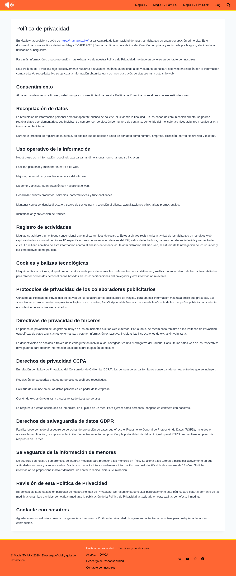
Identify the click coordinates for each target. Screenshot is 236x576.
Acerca (90, 554)
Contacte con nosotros (100, 567)
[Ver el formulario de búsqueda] (228, 5)
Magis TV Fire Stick (196, 5)
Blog (217, 5)
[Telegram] (180, 559)
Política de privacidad (100, 548)
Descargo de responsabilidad (105, 561)
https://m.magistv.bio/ (75, 40)
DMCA (104, 554)
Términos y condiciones (133, 548)
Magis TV (141, 5)
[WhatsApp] (195, 559)
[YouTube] (187, 559)
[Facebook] (203, 559)
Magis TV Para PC (165, 5)
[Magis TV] (9, 5)
